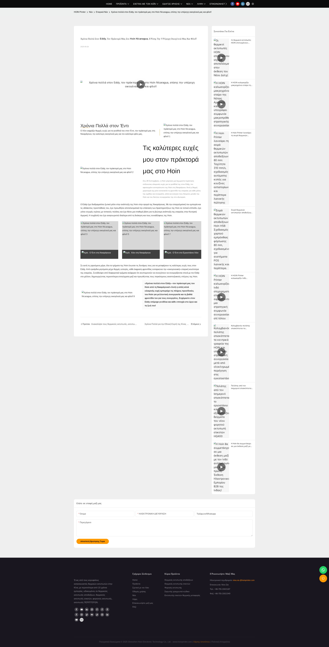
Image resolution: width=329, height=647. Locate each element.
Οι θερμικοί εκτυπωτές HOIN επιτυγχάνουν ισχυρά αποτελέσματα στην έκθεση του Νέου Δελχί (241, 41)
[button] (226, 4)
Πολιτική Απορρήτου (220, 642)
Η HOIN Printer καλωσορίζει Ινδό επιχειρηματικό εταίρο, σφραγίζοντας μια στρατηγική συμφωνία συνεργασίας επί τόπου (241, 276)
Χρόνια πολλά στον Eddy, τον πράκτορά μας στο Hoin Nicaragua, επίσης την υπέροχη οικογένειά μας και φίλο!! (161, 12)
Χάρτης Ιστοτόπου (201, 642)
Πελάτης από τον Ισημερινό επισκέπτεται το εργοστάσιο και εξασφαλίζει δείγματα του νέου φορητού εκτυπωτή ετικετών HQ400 (241, 387)
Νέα (91, 12)
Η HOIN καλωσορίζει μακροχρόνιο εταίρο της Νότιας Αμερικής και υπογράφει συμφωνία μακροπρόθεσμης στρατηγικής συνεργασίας (241, 84)
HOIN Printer (80, 12)
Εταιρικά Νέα (102, 12)
